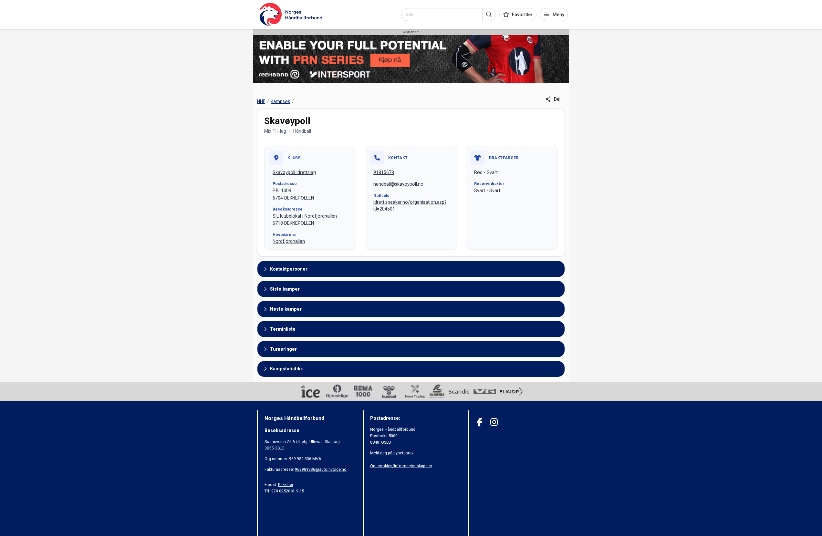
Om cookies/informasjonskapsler (401, 465)
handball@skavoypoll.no (398, 184)
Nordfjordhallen (289, 241)
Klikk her (285, 484)
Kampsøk (280, 101)
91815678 (383, 172)
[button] (489, 14)
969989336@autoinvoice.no (321, 469)
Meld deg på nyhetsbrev (391, 452)
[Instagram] (494, 422)
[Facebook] (479, 422)
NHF (261, 101)
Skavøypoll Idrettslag (294, 172)
